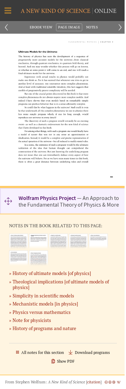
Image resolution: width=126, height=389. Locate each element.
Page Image (69, 27)
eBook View (41, 27)
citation (93, 382)
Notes (92, 27)
